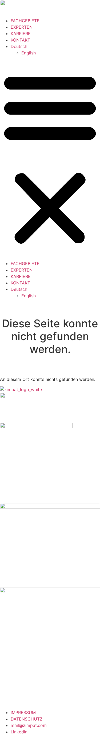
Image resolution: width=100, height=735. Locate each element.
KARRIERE (21, 33)
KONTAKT (20, 40)
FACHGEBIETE (25, 20)
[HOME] (50, 3)
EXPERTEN (22, 27)
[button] (50, 158)
